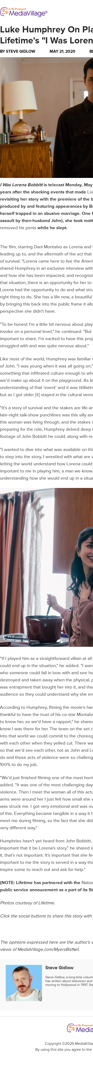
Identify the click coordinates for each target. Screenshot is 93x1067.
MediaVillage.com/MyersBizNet (48, 949)
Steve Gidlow (20, 51)
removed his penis (18, 228)
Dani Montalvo (48, 247)
